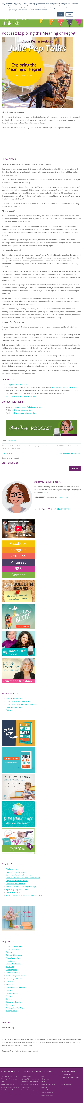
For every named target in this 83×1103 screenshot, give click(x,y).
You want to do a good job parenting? (21, 886)
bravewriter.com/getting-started (65, 387)
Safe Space (7, 453)
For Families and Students (29, 1084)
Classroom (45, 1079)
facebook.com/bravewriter (24, 413)
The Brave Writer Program (29, 1082)
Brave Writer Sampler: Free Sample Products (23, 704)
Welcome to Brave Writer (9, 1076)
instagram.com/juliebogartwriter (28, 407)
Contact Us (45, 1090)
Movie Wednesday (13, 972)
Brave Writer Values (7, 1084)
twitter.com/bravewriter (21, 410)
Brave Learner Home (14, 946)
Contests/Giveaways (14, 955)
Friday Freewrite (12, 958)
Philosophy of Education (15, 987)
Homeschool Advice (13, 964)
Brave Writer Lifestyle (14, 949)
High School (10, 961)
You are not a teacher (14, 892)
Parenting (10, 984)
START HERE (63, 509)
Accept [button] (60, 14)
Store (43, 1082)
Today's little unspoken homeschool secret (23, 878)
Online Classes (26, 1087)
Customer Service (47, 1093)
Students (9, 1005)
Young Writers (11, 1011)
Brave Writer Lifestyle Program (18, 701)
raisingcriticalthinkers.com (16, 384)
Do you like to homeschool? (17, 881)
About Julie (4, 1082)
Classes (9, 952)
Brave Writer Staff (47, 1095)
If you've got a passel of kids (17, 889)
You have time (11, 869)
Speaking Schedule (13, 1002)
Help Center (68, 1085)
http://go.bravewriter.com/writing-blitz (21, 396)
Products (9, 996)
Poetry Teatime (12, 993)
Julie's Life (10, 967)
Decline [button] (69, 14)
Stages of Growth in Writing (30, 1079)
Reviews (9, 999)
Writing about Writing (14, 1008)
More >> (47, 492)
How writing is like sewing (16, 872)
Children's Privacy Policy (70, 1077)
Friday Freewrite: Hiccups (70, 453)
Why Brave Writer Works (9, 1079)
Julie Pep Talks (12, 440)
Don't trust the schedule (15, 883)
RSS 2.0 (61, 446)
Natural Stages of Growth (16, 975)
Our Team (10, 981)
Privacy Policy (64, 497)
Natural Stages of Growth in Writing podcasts (24, 895)
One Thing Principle (14, 978)
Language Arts (11, 969)
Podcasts (20, 446)
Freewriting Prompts (14, 707)
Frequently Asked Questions (10, 1087)
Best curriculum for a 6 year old (18, 875)
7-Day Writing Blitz (13, 698)
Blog (43, 1076)
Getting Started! (26, 1076)
